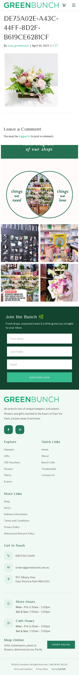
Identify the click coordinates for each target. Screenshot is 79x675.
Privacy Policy (12, 527)
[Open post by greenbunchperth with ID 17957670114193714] (20, 283)
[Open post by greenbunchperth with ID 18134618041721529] (59, 283)
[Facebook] (8, 429)
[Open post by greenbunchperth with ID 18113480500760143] (39, 183)
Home (45, 449)
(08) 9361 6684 (25, 555)
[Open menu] (73, 5)
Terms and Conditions (16, 520)
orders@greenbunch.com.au (32, 567)
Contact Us (48, 475)
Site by (59, 669)
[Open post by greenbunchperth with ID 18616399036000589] (59, 243)
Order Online (61, 644)
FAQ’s (7, 507)
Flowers (8, 468)
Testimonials (49, 468)
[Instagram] (19, 429)
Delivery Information (16, 514)
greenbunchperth (38, 148)
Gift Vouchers (12, 462)
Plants (7, 475)
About (45, 455)
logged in (24, 136)
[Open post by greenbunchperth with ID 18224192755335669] (20, 243)
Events (8, 481)
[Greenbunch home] (31, 5)
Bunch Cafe (48, 462)
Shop (7, 501)
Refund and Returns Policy (19, 533)
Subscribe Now (39, 377)
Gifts (7, 455)
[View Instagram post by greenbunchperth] (75, 219)
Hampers (9, 449)
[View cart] (64, 5)
